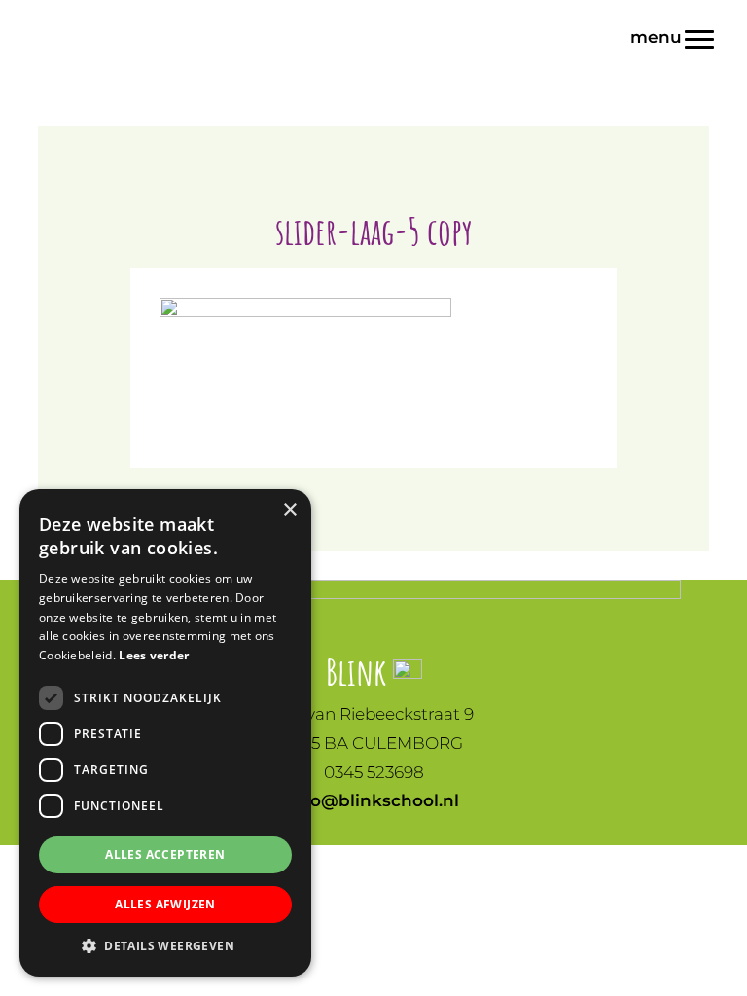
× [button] (289, 510)
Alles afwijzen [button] (165, 904)
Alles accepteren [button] (165, 854)
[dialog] (165, 733)
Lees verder (154, 655)
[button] (165, 946)
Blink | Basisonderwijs (373, 18)
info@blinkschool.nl (373, 800)
